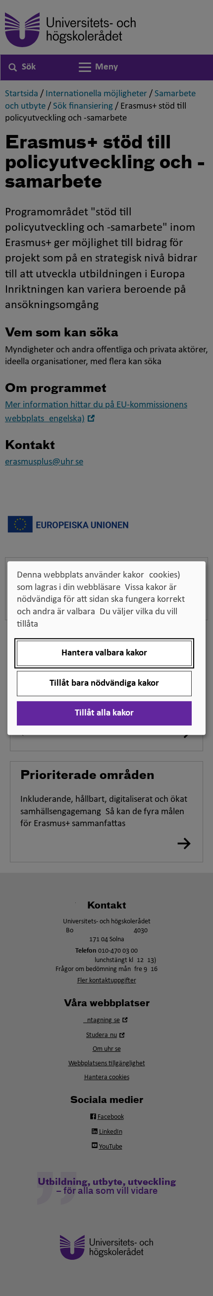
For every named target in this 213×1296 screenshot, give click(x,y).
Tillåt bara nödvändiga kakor (104, 683)
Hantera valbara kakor (104, 653)
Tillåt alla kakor (104, 713)
